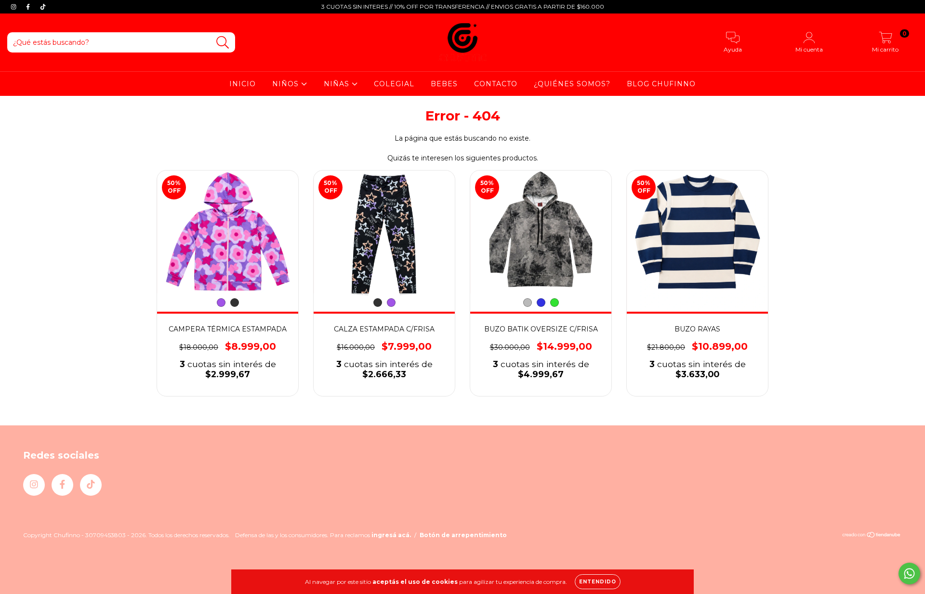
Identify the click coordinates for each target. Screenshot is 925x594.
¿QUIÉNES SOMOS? (572, 83)
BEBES (444, 83)
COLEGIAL (394, 83)
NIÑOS (286, 83)
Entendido (597, 582)
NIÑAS (338, 83)
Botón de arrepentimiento (463, 535)
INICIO (242, 83)
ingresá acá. (391, 535)
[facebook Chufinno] (29, 6)
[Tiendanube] (872, 535)
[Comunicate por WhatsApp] (909, 573)
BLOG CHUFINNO (661, 83)
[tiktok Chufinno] (43, 6)
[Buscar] (222, 42)
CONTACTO (495, 83)
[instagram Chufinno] (14, 6)
